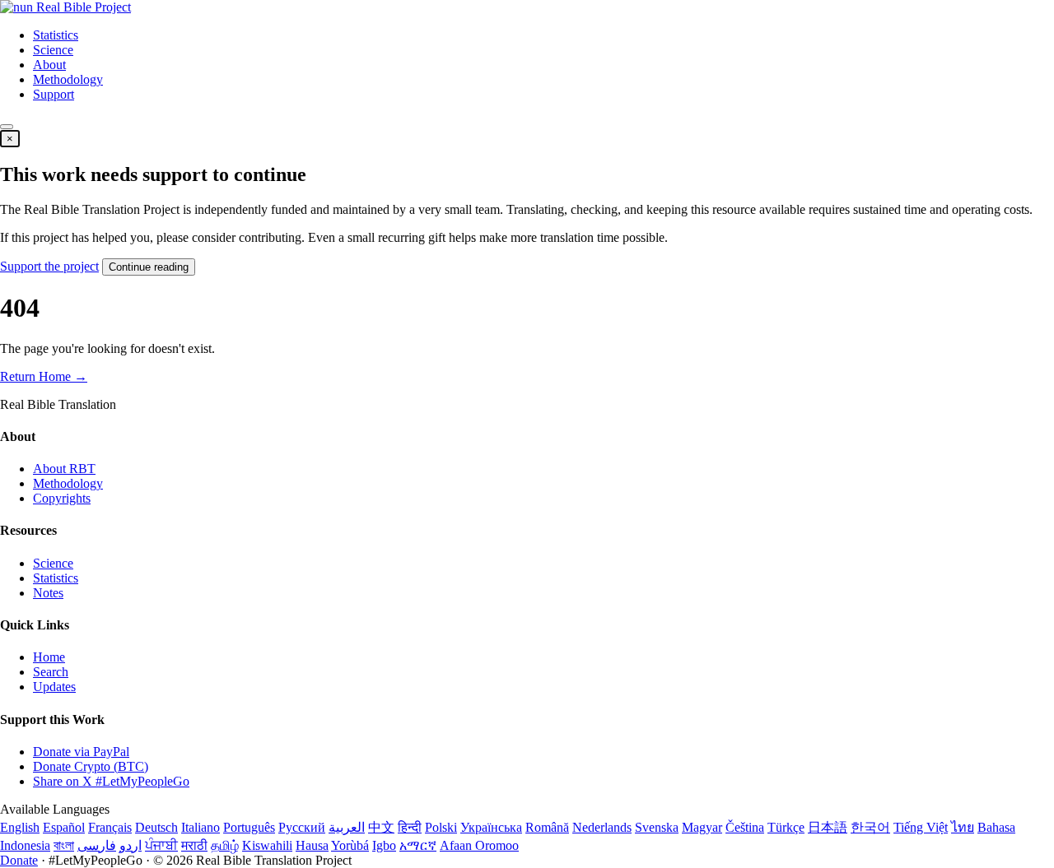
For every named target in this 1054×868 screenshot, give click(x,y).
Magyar (702, 827)
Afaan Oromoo (479, 845)
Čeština (744, 827)
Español (64, 827)
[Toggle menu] (6, 126)
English (20, 827)
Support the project (49, 266)
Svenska (657, 827)
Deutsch (156, 827)
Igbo (384, 845)
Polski (441, 827)
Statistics (55, 35)
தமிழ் (225, 845)
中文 (381, 827)
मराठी (194, 845)
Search (50, 672)
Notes (48, 593)
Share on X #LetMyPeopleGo (111, 781)
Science (53, 50)
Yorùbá (350, 845)
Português (249, 827)
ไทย (962, 827)
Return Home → (43, 376)
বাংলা (64, 845)
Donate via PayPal (81, 752)
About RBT (64, 469)
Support (53, 94)
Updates (54, 687)
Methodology (68, 79)
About (49, 65)
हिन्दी (410, 827)
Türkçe (785, 827)
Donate (19, 860)
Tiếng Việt (920, 827)
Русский (301, 827)
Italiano (200, 827)
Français (110, 827)
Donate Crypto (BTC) (90, 766)
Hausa (312, 845)
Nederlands (602, 827)
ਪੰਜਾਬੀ (161, 845)
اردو (130, 845)
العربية (347, 827)
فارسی (96, 845)
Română (547, 827)
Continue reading (149, 267)
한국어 (870, 827)
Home (49, 657)
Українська (491, 827)
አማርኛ (417, 845)
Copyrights (62, 498)
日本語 (827, 827)
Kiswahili (267, 845)
